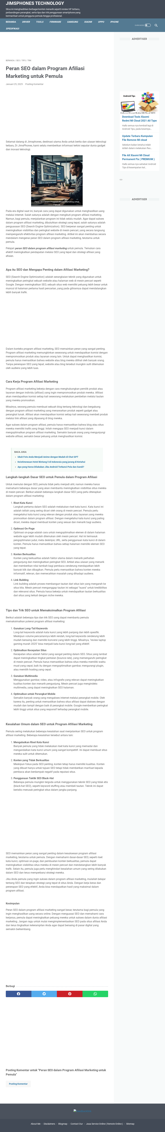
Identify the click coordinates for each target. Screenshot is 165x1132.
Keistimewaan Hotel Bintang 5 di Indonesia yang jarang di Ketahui (51, 462)
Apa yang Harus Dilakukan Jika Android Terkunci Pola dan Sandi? (51, 467)
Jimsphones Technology (35, 3)
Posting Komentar (34, 84)
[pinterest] (69, 994)
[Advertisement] (64, 45)
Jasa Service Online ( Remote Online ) (104, 1124)
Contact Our (77, 1124)
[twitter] (44, 994)
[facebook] (18, 994)
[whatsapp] (95, 994)
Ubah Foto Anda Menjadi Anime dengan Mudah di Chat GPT (48, 457)
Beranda (11, 22)
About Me (35, 1124)
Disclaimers (49, 1124)
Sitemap (130, 1124)
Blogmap (62, 1124)
